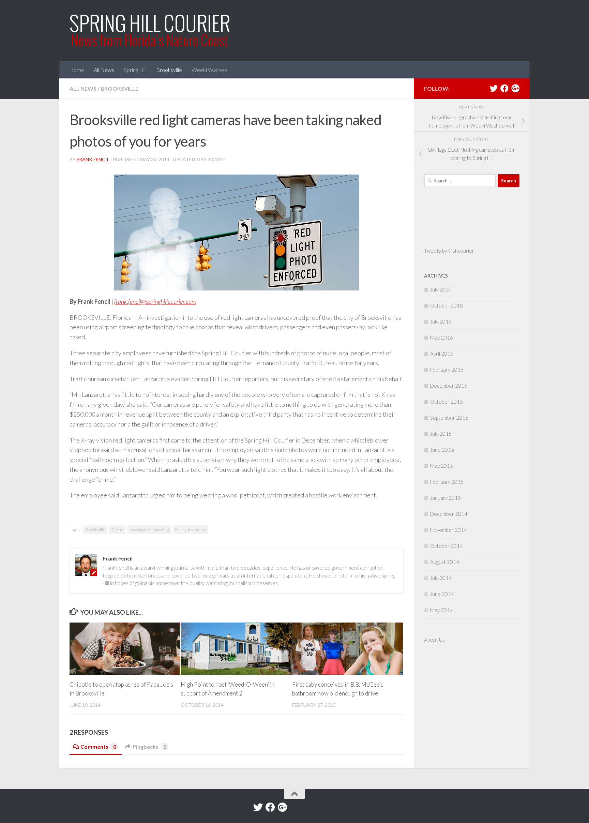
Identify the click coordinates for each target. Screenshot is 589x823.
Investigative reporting (149, 529)
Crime (117, 529)
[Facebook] (504, 88)
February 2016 (447, 369)
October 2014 (446, 546)
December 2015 (448, 386)
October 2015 (446, 402)
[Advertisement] (444, 702)
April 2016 (441, 353)
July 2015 (441, 434)
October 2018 (446, 305)
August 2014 (444, 562)
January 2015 (445, 498)
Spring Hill (135, 69)
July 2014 (441, 578)
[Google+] (515, 88)
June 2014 (442, 594)
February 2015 (447, 482)
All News (104, 69)
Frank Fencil (93, 159)
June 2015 (442, 450)
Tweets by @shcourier (449, 251)
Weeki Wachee (209, 69)
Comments (98, 746)
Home (76, 69)
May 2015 (441, 466)
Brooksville (169, 69)
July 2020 (441, 289)
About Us (434, 640)
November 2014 (448, 530)
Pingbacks (149, 746)
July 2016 (441, 321)
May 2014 (441, 610)
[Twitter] (493, 88)
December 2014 (448, 514)
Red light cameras (190, 529)
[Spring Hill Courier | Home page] (150, 31)
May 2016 (441, 337)
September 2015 (449, 418)
